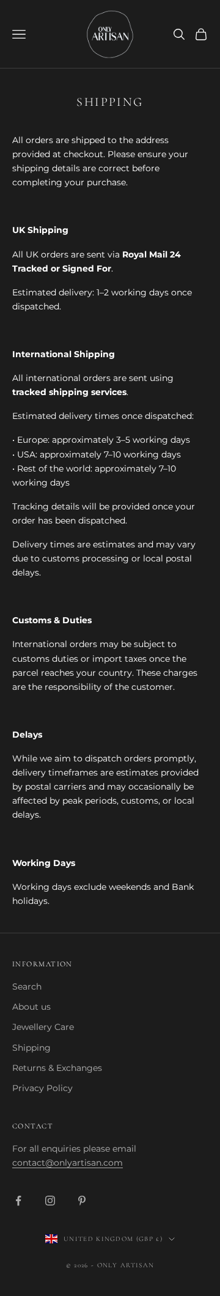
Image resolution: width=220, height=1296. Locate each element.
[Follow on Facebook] (18, 1200)
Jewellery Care (43, 1026)
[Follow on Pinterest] (82, 1200)
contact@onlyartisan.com (67, 1162)
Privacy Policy (42, 1088)
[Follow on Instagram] (50, 1200)
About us (31, 1006)
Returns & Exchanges (57, 1067)
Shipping (31, 1047)
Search (27, 986)
